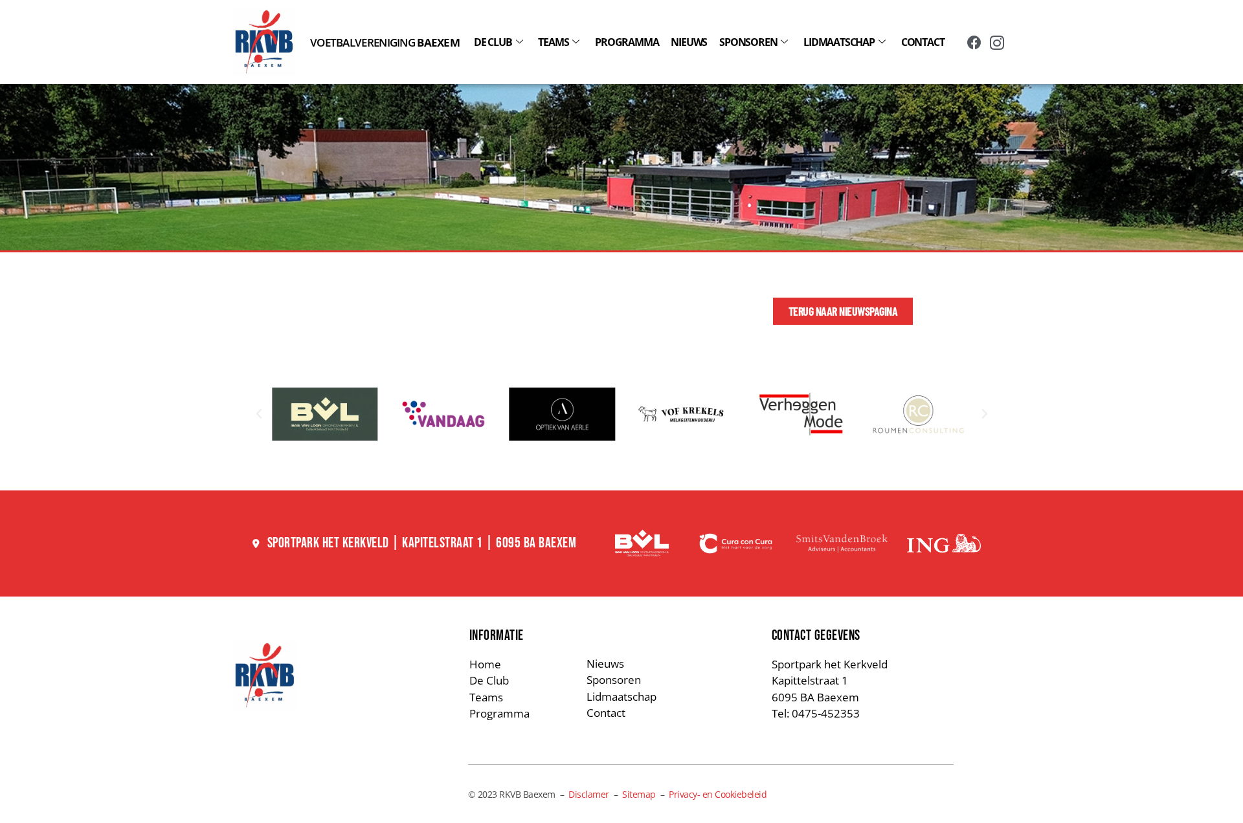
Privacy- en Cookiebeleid (718, 794)
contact (923, 42)
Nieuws (689, 42)
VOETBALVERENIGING (385, 42)
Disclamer (588, 794)
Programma (626, 42)
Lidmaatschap (839, 42)
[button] (258, 414)
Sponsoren (748, 42)
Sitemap (639, 794)
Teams (553, 42)
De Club (493, 42)
